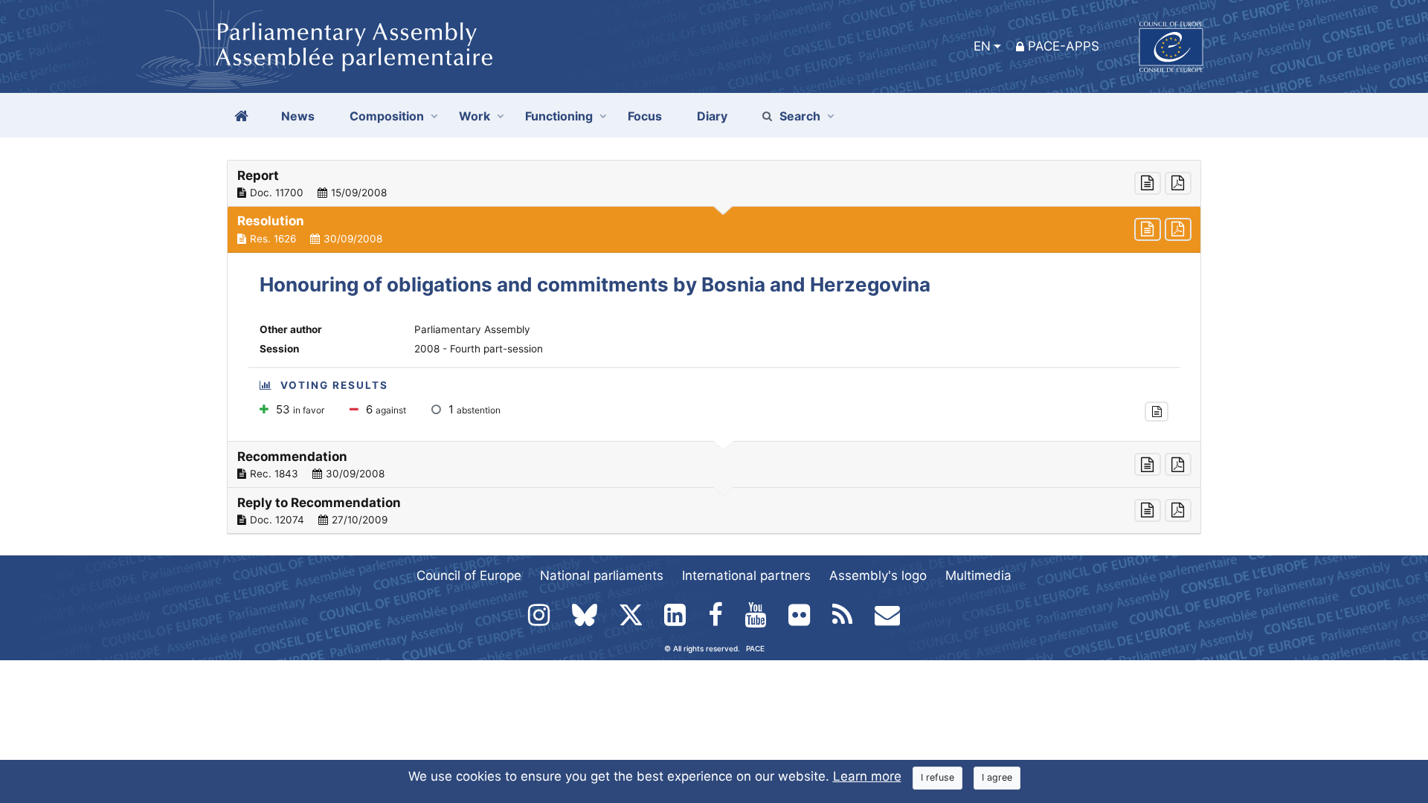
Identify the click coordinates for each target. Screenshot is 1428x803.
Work (474, 116)
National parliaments (601, 575)
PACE (755, 648)
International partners (746, 575)
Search (799, 116)
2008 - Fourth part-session (478, 349)
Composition (387, 116)
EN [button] (982, 46)
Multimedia (978, 575)
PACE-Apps (1063, 46)
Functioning (559, 116)
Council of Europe (468, 575)
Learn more (867, 776)
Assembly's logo (878, 575)
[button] (714, 184)
